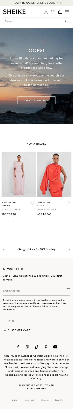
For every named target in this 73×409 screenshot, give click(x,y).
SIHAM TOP (43, 202)
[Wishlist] (53, 11)
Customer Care (19, 330)
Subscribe (68, 290)
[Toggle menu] (67, 11)
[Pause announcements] (61, 3)
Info (11, 321)
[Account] (46, 11)
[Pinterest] (46, 347)
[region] (36, 3)
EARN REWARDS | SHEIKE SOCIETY (36, 2)
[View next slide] (69, 249)
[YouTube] (55, 347)
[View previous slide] (4, 249)
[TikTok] (36, 347)
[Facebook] (18, 347)
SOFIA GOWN (9, 202)
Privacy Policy (40, 306)
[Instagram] (27, 347)
